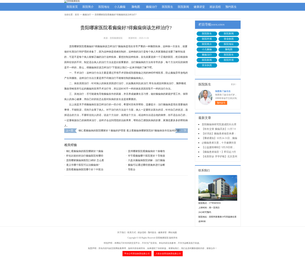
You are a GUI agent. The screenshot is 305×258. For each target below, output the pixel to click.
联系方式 (131, 232)
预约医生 (231, 6)
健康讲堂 (199, 6)
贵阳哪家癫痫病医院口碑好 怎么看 (85, 160)
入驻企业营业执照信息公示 (168, 253)
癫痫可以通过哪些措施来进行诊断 (146, 165)
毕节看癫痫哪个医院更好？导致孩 (146, 155)
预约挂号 (221, 103)
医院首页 (72, 6)
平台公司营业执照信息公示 (137, 253)
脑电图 (135, 6)
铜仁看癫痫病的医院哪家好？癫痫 (84, 151)
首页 (77, 14)
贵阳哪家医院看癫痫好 (81, 46)
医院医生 (167, 6)
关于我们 (121, 232)
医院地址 (104, 6)
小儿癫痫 (119, 6)
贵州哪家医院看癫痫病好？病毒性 (146, 151)
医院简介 (88, 6)
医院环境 (207, 39)
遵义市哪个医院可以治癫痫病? (82, 165)
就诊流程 (215, 6)
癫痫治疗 (151, 6)
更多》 (234, 84)
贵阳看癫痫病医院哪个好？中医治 (84, 169)
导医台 (131, 169)
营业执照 (229, 39)
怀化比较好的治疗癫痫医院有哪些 (84, 155)
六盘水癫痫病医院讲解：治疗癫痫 (146, 160)
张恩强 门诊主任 (223, 91)
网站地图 (172, 232)
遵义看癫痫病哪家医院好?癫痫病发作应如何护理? (153, 130)
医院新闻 (183, 6)
